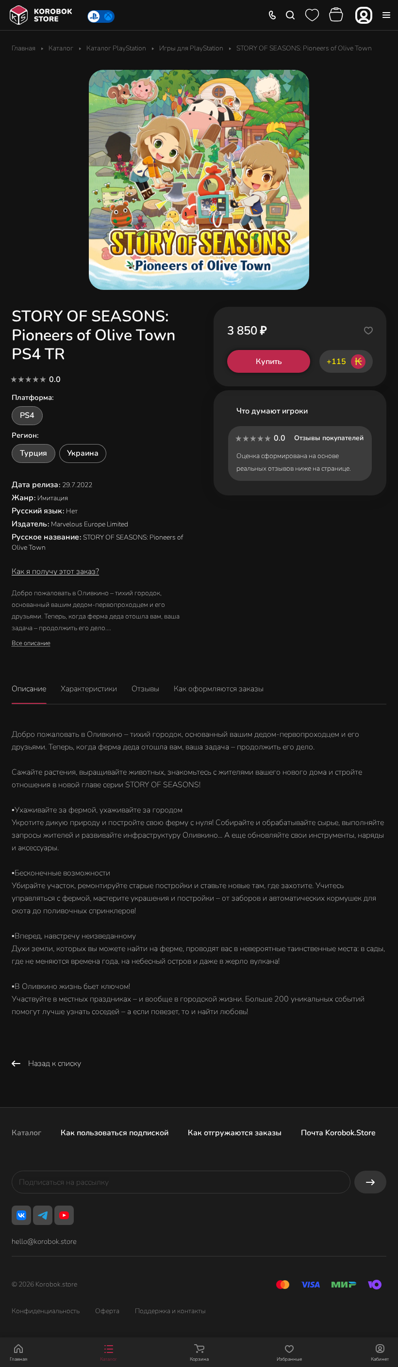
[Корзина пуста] (337, 15)
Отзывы (145, 689)
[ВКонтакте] (21, 1215)
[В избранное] (368, 330)
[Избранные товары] (312, 15)
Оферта (107, 1311)
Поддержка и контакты (170, 1311)
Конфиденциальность (46, 1311)
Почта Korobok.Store (338, 1133)
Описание (29, 689)
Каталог (26, 1133)
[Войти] (363, 15)
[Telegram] (42, 1215)
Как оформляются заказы (219, 689)
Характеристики (89, 689)
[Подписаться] (370, 1182)
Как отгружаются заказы (235, 1133)
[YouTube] (64, 1215)
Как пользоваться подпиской (114, 1133)
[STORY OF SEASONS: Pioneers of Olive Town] (199, 180)
